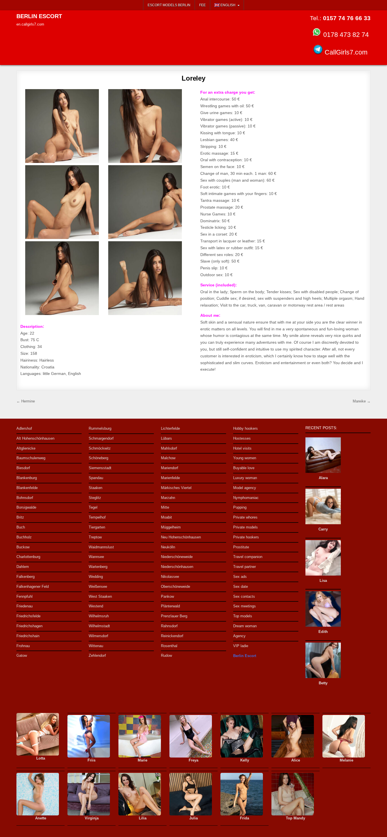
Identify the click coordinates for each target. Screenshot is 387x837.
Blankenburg (26, 478)
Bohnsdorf (24, 498)
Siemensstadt (100, 468)
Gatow (21, 655)
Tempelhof (97, 517)
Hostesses (242, 438)
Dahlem (22, 567)
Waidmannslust (101, 547)
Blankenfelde (27, 488)
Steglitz (95, 498)
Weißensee (98, 586)
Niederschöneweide (177, 557)
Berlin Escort (244, 656)
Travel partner (244, 567)
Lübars (166, 438)
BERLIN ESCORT (39, 16)
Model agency (244, 488)
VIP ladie (240, 646)
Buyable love (243, 468)
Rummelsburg (100, 428)
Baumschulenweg (30, 458)
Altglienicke (25, 448)
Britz (20, 517)
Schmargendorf (101, 438)
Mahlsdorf (169, 448)
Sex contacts (244, 596)
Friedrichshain (27, 636)
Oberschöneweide (175, 586)
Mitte (165, 507)
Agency (239, 636)
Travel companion (247, 557)
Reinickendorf (172, 636)
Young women (244, 458)
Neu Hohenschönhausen (181, 537)
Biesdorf (23, 468)
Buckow (22, 547)
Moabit (166, 517)
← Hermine (25, 401)
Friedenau (24, 606)
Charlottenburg (28, 557)
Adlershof (24, 428)
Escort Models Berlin (169, 5)
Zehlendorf (97, 655)
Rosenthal (169, 646)
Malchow (168, 458)
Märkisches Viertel (176, 488)
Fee (202, 5)
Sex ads (240, 576)
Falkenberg (25, 576)
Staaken (95, 488)
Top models (242, 616)
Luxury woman (245, 478)
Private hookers (246, 537)
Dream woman (245, 626)
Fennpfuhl (24, 596)
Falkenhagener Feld (32, 586)
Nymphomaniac (246, 498)
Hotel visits (242, 448)
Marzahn (168, 498)
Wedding (96, 576)
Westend (96, 606)
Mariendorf (169, 468)
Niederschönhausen (177, 567)
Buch (20, 527)
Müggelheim (171, 527)
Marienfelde (170, 478)
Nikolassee (170, 576)
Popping (239, 507)
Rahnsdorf (169, 626)
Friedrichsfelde (28, 616)
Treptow (95, 537)
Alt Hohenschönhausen (35, 438)
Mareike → (362, 401)
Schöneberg (98, 458)
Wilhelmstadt (99, 626)
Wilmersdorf (98, 636)
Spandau (96, 478)
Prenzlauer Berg (174, 616)
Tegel (93, 507)
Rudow (166, 655)
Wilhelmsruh (99, 616)
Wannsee (96, 557)
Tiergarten (97, 527)
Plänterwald (170, 606)
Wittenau (96, 646)
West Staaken (100, 596)
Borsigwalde (26, 507)
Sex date (240, 586)
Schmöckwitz (100, 448)
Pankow (167, 596)
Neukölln (168, 547)
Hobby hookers (245, 428)
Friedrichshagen (29, 626)
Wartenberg (98, 567)
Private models (245, 527)
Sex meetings (244, 606)
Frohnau (23, 646)
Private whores (245, 517)
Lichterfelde (170, 428)
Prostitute (241, 547)
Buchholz (24, 537)
